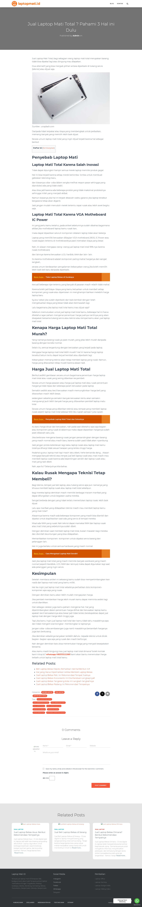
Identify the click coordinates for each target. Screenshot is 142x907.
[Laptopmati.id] (25, 3)
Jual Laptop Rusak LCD (54, 706)
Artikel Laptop (47, 692)
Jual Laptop (60, 692)
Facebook (57, 882)
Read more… (19, 853)
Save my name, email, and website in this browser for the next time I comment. (75, 769)
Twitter (55, 885)
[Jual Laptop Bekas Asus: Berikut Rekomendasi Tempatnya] (30, 824)
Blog (112, 3)
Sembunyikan (48, 148)
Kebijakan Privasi (44, 902)
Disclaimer (30, 902)
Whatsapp (57, 889)
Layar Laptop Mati (38, 712)
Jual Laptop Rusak (38, 706)
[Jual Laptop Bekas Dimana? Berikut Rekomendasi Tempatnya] (111, 824)
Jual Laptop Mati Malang (41, 702)
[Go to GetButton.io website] (137, 905)
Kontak (120, 3)
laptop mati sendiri (39, 709)
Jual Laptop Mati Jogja (44, 699)
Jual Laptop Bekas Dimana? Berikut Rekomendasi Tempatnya (108, 835)
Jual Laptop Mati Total (58, 702)
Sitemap (70, 902)
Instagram (57, 879)
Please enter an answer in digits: (56, 773)
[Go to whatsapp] (137, 900)
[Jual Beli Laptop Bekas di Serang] (71, 824)
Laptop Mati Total (40, 695)
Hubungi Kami (18, 902)
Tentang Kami (59, 902)
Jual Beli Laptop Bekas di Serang (70, 832)
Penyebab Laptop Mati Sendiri (56, 712)
